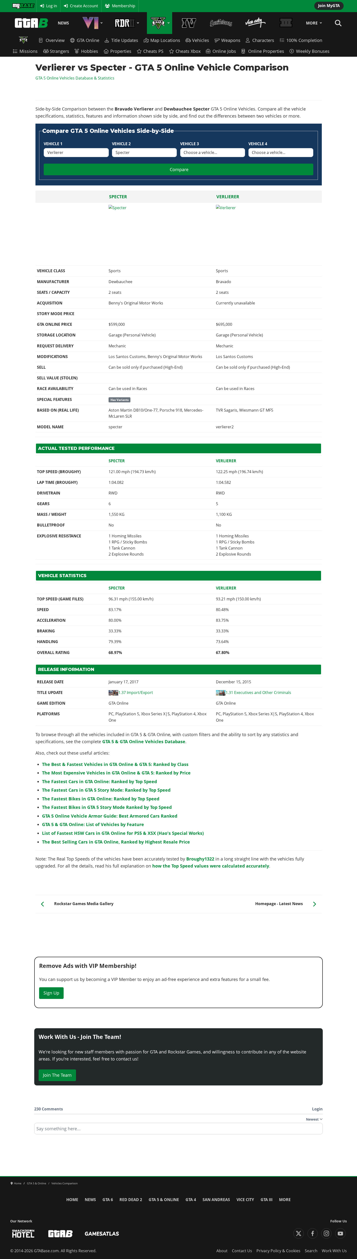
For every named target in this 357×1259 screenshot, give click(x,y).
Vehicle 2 (121, 143)
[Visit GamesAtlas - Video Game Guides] (102, 1233)
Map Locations (165, 40)
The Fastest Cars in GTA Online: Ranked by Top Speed (99, 781)
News (63, 23)
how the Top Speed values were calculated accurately (210, 866)
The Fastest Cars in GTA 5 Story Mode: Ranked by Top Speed (106, 790)
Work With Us (334, 1250)
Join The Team (57, 1075)
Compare (179, 169)
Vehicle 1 (53, 143)
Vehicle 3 (189, 143)
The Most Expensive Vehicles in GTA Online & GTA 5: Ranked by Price (116, 773)
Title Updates (124, 40)
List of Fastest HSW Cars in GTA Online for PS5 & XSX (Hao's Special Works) (123, 833)
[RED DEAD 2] (125, 23)
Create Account (84, 5)
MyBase (19, 5)
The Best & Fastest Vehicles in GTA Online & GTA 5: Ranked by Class (115, 764)
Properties (120, 51)
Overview (55, 40)
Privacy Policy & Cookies (278, 1250)
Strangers (59, 51)
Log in (51, 5)
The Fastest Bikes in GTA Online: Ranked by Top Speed (100, 799)
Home (72, 1199)
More (312, 23)
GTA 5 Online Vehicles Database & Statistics (74, 78)
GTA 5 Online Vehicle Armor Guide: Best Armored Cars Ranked (109, 816)
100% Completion (304, 40)
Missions (28, 51)
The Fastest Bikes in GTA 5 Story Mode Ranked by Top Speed (107, 807)
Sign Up (51, 993)
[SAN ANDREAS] (221, 23)
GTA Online (88, 40)
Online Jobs (224, 51)
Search (311, 1250)
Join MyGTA (329, 5)
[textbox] (178, 1130)
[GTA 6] (91, 23)
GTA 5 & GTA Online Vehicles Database (143, 741)
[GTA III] (286, 23)
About (222, 1250)
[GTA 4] (189, 23)
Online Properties (266, 51)
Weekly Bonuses (313, 51)
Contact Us (242, 1250)
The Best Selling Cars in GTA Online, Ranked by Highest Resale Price (116, 842)
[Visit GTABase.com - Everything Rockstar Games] (60, 1233)
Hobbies (89, 51)
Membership (123, 5)
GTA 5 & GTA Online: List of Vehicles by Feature (93, 824)
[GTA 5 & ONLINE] (159, 23)
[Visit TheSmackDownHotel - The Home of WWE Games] (23, 1233)
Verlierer (227, 196)
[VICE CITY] (256, 23)
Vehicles (200, 40)
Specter (118, 196)
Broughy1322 (200, 859)
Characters (263, 40)
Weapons (230, 40)
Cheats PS (153, 51)
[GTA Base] (31, 23)
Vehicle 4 (257, 143)
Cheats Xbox (188, 51)
